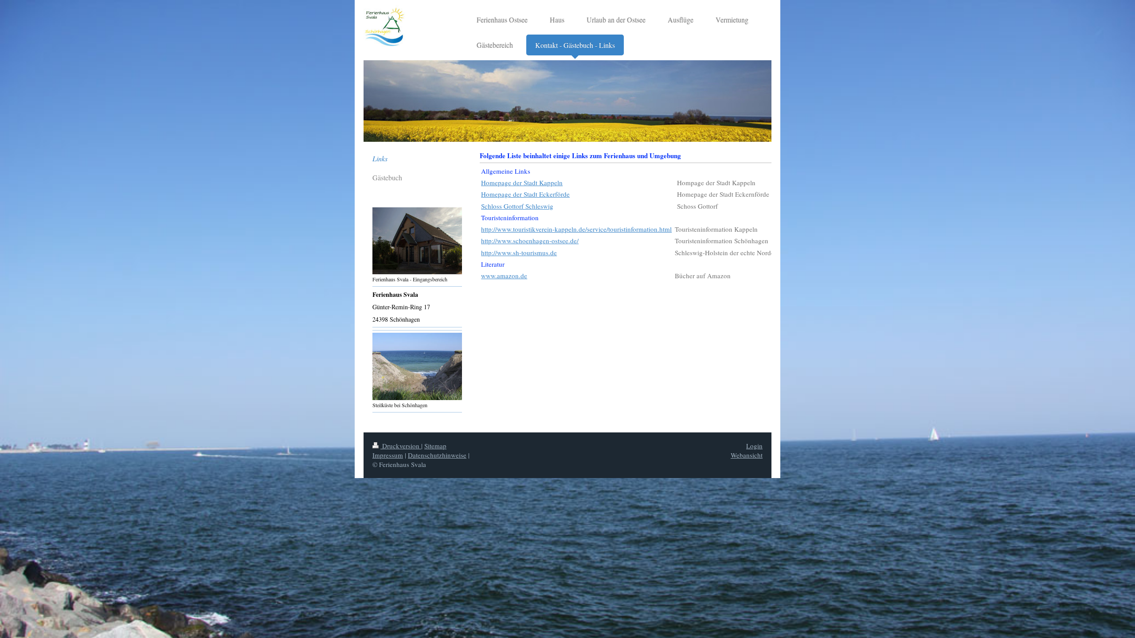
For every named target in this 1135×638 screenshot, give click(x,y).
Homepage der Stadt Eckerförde (525, 194)
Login (754, 445)
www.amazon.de (504, 275)
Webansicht (747, 455)
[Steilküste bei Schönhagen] (417, 366)
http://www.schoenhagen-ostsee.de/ (530, 240)
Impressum (387, 455)
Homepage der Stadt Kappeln (522, 182)
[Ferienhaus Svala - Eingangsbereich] (417, 241)
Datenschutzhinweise (437, 455)
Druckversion (400, 445)
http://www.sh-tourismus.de (519, 252)
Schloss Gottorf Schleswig (517, 206)
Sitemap (435, 445)
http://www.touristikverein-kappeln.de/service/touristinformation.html (576, 229)
